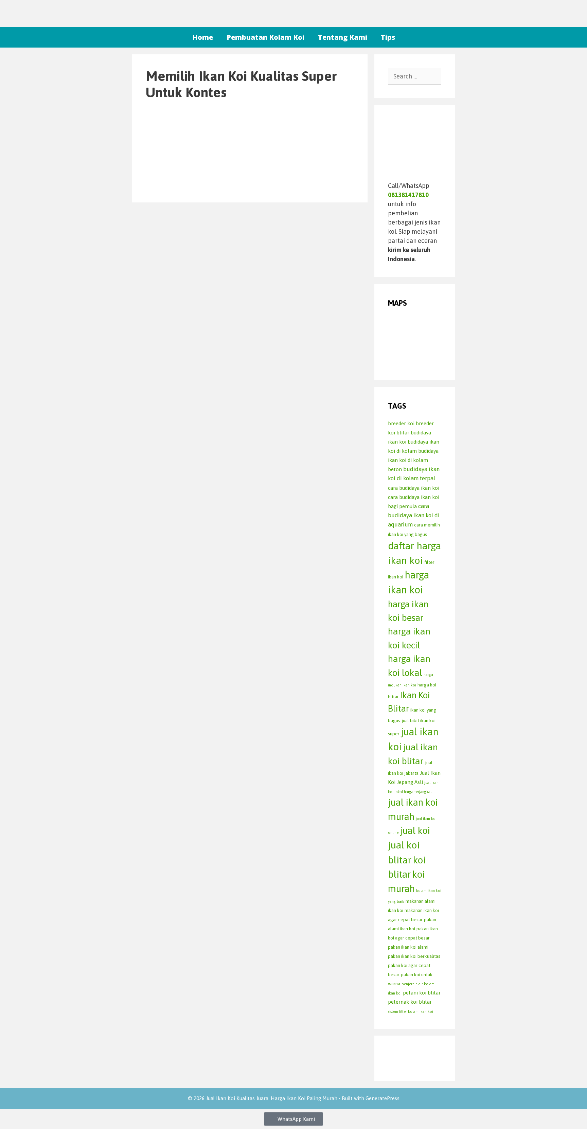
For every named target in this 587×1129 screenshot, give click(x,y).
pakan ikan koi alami (408, 947)
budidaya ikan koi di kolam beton (413, 460)
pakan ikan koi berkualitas (414, 956)
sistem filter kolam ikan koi (410, 1011)
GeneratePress (382, 1098)
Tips (388, 37)
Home (202, 37)
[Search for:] (415, 76)
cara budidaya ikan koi (413, 488)
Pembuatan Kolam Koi (265, 37)
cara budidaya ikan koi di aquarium (414, 515)
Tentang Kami (342, 37)
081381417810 (408, 194)
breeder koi (401, 423)
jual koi (415, 830)
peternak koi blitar (410, 1002)
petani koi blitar (422, 993)
